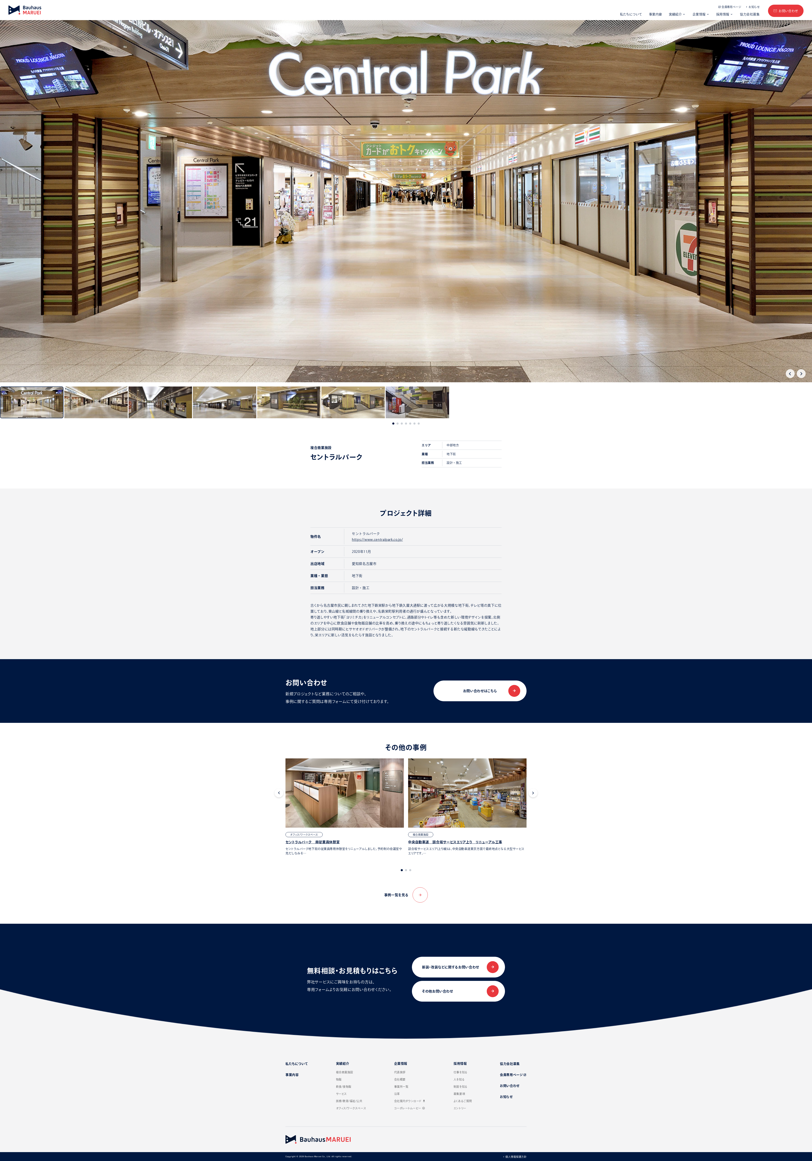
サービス (341, 1093)
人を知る (459, 1079)
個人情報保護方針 (516, 1156)
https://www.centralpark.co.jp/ (377, 539)
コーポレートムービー (409, 1108)
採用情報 (722, 14)
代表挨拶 (400, 1072)
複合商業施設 (344, 1072)
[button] (31, 402)
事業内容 (655, 14)
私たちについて (631, 14)
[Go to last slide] (790, 373)
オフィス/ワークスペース (351, 1108)
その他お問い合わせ (437, 991)
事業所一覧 (401, 1086)
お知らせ (754, 7)
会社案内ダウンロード (410, 1101)
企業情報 (699, 14)
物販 (339, 1079)
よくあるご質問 (463, 1101)
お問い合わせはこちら (480, 691)
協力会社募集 (750, 14)
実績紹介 (675, 14)
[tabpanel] (344, 807)
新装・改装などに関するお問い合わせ (450, 967)
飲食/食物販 (343, 1086)
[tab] (393, 423)
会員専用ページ (731, 7)
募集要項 (459, 1093)
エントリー (460, 1108)
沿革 (397, 1093)
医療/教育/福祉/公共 (349, 1101)
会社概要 (400, 1079)
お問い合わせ (788, 10)
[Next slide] (801, 373)
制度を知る (461, 1086)
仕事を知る (461, 1072)
